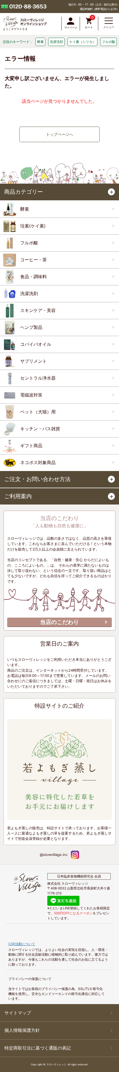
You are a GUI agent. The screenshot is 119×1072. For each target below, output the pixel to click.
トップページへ (59, 134)
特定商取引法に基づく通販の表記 (37, 1048)
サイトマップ (17, 1012)
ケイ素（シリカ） (82, 42)
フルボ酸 (108, 42)
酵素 (40, 42)
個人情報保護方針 (22, 1030)
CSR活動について (21, 944)
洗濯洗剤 (56, 42)
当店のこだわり (59, 622)
